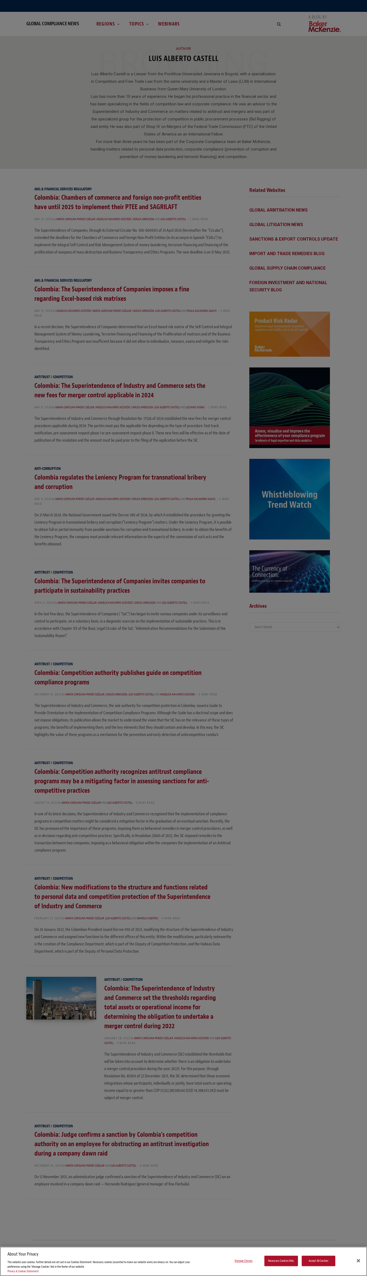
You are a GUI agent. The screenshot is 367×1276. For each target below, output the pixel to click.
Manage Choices (244, 1261)
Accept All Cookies (318, 1261)
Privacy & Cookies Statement (23, 1271)
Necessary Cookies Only (281, 1261)
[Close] (358, 1261)
